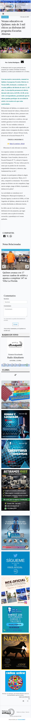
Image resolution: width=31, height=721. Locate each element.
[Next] (27, 266)
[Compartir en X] (7, 236)
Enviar (15, 324)
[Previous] (4, 266)
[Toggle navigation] (3, 14)
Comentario (7, 306)
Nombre (6, 299)
